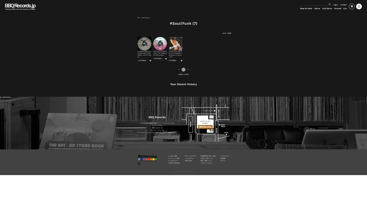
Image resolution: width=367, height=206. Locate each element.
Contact (343, 5)
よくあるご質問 (172, 156)
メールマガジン (189, 158)
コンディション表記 (173, 158)
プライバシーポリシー (207, 163)
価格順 (224, 33)
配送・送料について (206, 160)
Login (335, 5)
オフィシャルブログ (190, 156)
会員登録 (222, 158)
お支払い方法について (207, 158)
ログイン (222, 160)
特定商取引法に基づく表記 (208, 156)
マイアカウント (224, 156)
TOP (138, 17)
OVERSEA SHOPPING (174, 163)
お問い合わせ (188, 160)
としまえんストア (173, 160)
